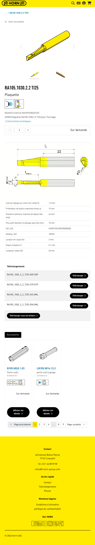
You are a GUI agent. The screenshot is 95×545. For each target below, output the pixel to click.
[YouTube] (44, 523)
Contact (47, 483)
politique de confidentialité (47, 509)
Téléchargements (47, 487)
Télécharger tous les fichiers (22, 316)
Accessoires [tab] (13, 335)
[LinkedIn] (39, 523)
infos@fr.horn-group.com (47, 469)
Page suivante (74, 425)
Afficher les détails (18, 412)
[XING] (61, 523)
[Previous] (21, 46)
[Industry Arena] (55, 523)
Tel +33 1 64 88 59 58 (47, 464)
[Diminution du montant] (10, 130)
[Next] (74, 46)
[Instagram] (50, 523)
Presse (47, 491)
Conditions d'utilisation (47, 505)
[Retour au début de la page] (84, 536)
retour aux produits (16, 22)
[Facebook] (33, 523)
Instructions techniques (19, 121)
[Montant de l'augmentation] (28, 130)
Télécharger (77, 276)
